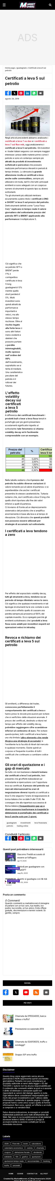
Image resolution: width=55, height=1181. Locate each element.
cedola (30, 1148)
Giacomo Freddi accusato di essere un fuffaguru (31, 856)
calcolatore (36, 1144)
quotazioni (36, 1157)
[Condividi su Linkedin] (27, 93)
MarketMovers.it (21, 1178)
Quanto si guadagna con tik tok (32, 879)
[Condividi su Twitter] (14, 93)
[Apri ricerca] (50, 5)
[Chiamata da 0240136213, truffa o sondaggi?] (8, 1044)
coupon (7, 1152)
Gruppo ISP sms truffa (26, 1054)
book (25, 1144)
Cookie (20, 1174)
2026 (6, 1144)
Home (11, 1174)
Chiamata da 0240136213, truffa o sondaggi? (31, 1043)
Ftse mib (16, 1144)
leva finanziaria (40, 823)
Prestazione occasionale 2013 (29, 1029)
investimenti (25, 823)
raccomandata (33, 1161)
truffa (6, 1165)
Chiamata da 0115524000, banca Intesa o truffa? (30, 1018)
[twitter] (16, 992)
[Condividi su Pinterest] (21, 93)
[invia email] (40, 93)
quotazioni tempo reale (14, 1161)
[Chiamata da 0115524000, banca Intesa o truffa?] (8, 1019)
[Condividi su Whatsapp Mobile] (34, 93)
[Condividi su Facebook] (8, 93)
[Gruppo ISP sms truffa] (8, 1057)
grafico (25, 1157)
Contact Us (32, 1174)
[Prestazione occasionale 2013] (8, 1031)
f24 (17, 1157)
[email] (46, 992)
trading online (22, 826)
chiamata (40, 1148)
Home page (10, 68)
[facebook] (5, 992)
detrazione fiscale (22, 1152)
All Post (44, 1174)
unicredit (16, 1165)
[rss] (36, 992)
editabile (8, 1157)
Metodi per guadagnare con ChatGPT (30, 868)
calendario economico (13, 1148)
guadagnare (22, 68)
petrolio (10, 826)
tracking (46, 1161)
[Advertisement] (27, 37)
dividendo (37, 1152)
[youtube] (26, 992)
